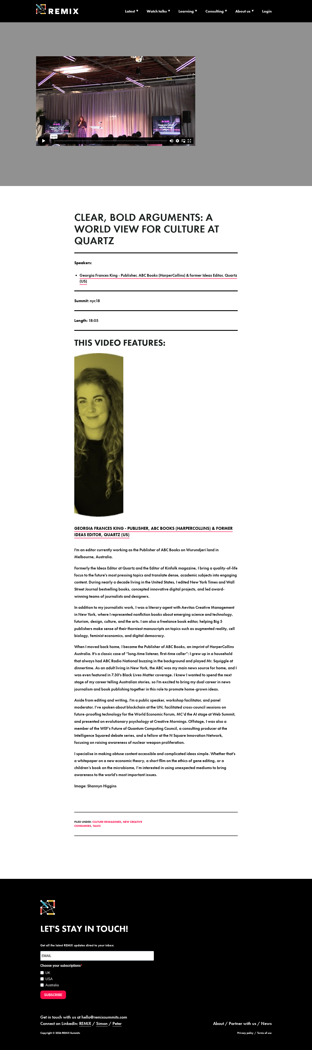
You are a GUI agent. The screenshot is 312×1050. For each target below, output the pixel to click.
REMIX (85, 1023)
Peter (117, 1023)
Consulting (214, 11)
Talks (97, 826)
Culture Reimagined (106, 822)
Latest (130, 11)
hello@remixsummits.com (104, 1017)
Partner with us (242, 1023)
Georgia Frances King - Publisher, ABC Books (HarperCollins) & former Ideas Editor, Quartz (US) (158, 278)
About (218, 1023)
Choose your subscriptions (60, 966)
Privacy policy (245, 1033)
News (266, 1023)
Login (267, 11)
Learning (186, 11)
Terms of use (264, 1033)
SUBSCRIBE (53, 995)
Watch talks (157, 11)
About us (242, 11)
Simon (102, 1023)
